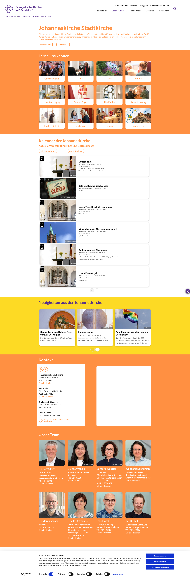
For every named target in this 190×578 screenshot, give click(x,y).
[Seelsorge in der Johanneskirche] (81, 115)
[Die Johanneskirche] (109, 92)
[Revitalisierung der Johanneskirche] (138, 92)
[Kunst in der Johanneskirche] (109, 68)
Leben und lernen (119, 10)
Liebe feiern (102, 10)
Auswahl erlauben (160, 561)
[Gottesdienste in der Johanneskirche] (52, 68)
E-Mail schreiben (46, 383)
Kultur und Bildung (24, 16)
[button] (46, 44)
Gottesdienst (121, 5)
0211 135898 (46, 481)
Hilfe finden (136, 10)
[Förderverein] (138, 115)
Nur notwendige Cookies (160, 567)
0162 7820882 (105, 483)
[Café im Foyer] (81, 92)
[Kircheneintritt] (52, 115)
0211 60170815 (76, 535)
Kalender (134, 5)
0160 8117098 (47, 527)
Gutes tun (150, 10)
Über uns (163, 10)
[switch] (71, 574)
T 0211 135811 (103, 480)
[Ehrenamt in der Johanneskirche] (109, 115)
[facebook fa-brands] (46, 369)
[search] (175, 9)
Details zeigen (118, 574)
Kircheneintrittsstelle (48, 402)
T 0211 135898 (74, 478)
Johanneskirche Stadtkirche (42, 16)
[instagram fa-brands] (41, 369)
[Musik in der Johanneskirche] (81, 68)
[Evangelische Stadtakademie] (138, 68)
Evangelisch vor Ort (159, 5)
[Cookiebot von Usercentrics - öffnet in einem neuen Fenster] (26, 574)
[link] (103, 10)
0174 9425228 (105, 530)
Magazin (144, 5)
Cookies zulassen (160, 556)
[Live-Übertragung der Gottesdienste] (52, 92)
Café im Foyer (45, 412)
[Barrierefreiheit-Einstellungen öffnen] (188, 291)
